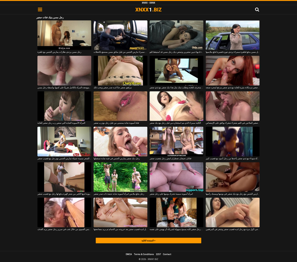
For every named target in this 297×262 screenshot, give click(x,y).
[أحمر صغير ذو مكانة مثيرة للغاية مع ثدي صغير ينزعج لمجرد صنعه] (233, 70)
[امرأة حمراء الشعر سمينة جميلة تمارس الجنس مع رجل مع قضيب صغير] (64, 141)
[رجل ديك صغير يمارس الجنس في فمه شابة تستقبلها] (120, 141)
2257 (158, 254)
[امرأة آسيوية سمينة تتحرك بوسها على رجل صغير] (176, 177)
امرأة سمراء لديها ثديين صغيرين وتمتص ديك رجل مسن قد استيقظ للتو (176, 52)
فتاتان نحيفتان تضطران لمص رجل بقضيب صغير (170, 158)
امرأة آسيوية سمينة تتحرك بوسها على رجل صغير (171, 194)
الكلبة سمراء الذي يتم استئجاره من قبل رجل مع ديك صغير (175, 123)
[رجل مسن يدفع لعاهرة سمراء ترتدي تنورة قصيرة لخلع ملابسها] (233, 35)
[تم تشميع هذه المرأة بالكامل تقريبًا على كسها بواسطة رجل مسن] (64, 70)
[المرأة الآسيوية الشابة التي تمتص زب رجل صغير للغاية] (64, 106)
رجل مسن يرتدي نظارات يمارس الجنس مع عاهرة (59, 52)
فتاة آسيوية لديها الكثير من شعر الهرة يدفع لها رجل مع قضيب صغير (64, 194)
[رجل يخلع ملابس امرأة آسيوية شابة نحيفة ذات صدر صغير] (120, 177)
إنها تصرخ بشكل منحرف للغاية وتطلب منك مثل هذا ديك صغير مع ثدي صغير (176, 87)
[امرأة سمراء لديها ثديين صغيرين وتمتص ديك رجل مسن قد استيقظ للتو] (176, 35)
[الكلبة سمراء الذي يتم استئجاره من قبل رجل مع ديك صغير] (176, 106)
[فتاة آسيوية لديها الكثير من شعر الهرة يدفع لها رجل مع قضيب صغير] (64, 177)
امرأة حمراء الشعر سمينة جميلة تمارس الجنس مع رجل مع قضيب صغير (64, 158)
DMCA (129, 254)
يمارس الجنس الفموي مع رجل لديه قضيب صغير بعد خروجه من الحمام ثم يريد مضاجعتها (120, 229)
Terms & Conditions (144, 254)
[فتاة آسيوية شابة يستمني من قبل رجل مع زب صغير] (120, 106)
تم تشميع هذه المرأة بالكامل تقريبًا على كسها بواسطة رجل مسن (64, 87)
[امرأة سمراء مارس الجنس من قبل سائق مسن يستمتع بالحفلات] (120, 35)
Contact (167, 254)
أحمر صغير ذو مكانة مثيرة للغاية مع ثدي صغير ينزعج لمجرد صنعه (233, 87)
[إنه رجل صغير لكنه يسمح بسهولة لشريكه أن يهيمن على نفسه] (176, 212)
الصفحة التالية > (148, 240)
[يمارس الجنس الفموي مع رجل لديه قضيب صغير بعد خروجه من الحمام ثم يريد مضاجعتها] (120, 212)
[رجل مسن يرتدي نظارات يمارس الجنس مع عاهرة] (64, 35)
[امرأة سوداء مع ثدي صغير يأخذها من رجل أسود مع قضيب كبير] (233, 141)
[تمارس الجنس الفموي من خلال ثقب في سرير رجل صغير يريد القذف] (64, 212)
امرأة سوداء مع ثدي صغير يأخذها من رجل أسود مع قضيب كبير (233, 158)
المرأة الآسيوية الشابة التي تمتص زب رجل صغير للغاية (61, 123)
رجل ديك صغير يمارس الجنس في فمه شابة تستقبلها (117, 158)
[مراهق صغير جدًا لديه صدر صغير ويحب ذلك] (120, 70)
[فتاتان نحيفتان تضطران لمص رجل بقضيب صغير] (176, 141)
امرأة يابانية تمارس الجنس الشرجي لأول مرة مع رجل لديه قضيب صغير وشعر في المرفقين (233, 229)
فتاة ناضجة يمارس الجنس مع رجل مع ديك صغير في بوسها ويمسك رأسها (233, 194)
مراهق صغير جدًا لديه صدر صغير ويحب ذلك (113, 87)
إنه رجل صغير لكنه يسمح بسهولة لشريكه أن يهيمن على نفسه (176, 229)
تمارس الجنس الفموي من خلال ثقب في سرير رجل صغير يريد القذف (64, 229)
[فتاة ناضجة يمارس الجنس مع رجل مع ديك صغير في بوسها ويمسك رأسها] (233, 177)
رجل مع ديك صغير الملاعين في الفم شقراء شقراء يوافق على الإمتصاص (233, 123)
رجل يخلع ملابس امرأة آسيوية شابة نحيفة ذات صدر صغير (119, 194)
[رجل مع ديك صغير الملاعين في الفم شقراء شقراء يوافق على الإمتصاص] (233, 106)
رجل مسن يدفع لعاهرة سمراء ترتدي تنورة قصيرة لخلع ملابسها (233, 52)
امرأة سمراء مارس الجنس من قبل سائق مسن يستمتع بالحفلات (120, 52)
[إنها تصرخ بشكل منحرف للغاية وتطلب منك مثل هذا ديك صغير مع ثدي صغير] (176, 70)
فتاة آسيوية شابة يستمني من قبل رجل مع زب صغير (116, 123)
